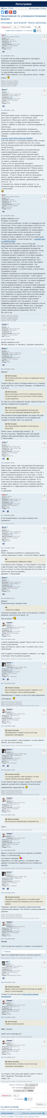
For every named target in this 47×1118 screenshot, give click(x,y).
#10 (2, 639)
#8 (2, 548)
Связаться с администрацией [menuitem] (31, 1113)
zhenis (4, 442)
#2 (2, 110)
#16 (2, 892)
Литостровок (23, 4)
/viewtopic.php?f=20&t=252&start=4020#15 (17, 138)
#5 (2, 369)
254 (11, 332)
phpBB (21, 1116)
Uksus (4, 494)
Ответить (5, 27)
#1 (2, 55)
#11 (2, 683)
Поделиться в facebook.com (6, 12)
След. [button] (40, 30)
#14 (2, 815)
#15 (2, 850)
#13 (2, 770)
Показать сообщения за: (17, 1085)
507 (11, 969)
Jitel (6, 961)
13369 (11, 502)
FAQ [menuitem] (11, 8)
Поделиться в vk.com (14, 12)
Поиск (36, 27)
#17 (2, 938)
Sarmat (9, 662)
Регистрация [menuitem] (35, 8)
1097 (11, 449)
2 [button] (37, 31)
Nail (3, 35)
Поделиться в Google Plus (10, 12)
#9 (2, 598)
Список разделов (7, 1113)
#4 (2, 339)
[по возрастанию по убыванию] (20, 1091)
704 (11, 630)
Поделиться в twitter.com (2, 12)
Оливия (9, 622)
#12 (2, 726)
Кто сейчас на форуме (10, 1107)
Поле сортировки (17, 1087)
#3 (2, 215)
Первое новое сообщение (14, 30)
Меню (5, 8)
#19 (2, 1017)
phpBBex (11, 1116)
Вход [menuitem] (44, 8)
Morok (4, 89)
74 (10, 42)
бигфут (4, 324)
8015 (11, 670)
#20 (2, 1057)
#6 (2, 463)
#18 (2, 982)
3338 (11, 97)
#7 (2, 515)
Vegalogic (31, 1116)
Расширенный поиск (39, 27)
